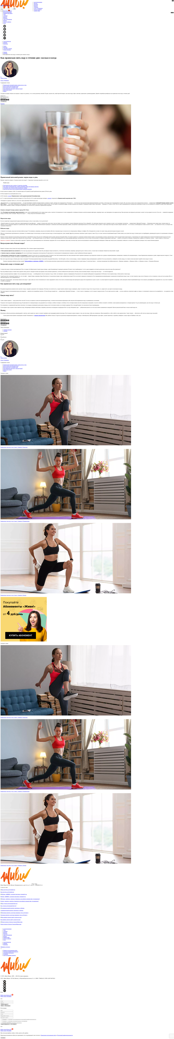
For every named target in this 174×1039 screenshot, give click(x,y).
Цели (4, 23)
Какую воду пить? (7, 90)
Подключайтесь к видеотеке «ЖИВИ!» (34, 261)
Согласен (3, 1037)
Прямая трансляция (7, 13)
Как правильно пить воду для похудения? (13, 88)
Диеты (4, 46)
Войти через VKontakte (6, 996)
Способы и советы (7, 48)
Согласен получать (12, 1022)
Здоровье (36, 7)
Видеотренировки (7, 12)
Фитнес (35, 3)
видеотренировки (38, 2)
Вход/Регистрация (7, 10)
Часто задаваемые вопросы (9, 955)
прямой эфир (37, 10)
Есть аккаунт (13, 1024)
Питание (36, 4)
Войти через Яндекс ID (6, 995)
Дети (4, 14)
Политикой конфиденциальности (65, 1035)
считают (49, 198)
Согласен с (14, 1021)
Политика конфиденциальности (10, 951)
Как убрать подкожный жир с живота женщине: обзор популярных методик (21, 186)
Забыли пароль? (4, 1004)
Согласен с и (19, 1019)
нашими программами (39, 315)
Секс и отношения (38, 8)
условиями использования (13, 1019)
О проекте (5, 954)
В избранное (3, 101)
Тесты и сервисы (7, 21)
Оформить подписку (5, 5)
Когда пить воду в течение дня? (10, 87)
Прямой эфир (6, 937)
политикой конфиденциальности (28, 1019)
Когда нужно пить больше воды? (10, 86)
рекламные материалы (8, 952)
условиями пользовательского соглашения (17, 1021)
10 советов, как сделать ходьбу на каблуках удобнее (15, 187)
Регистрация (7, 1005)
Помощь (5, 42)
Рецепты (5, 47)
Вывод (4, 91)
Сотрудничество (7, 41)
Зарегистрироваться (5, 1024)
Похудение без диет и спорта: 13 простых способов (15, 185)
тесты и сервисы (38, 9)
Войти (2, 1005)
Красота (36, 5)
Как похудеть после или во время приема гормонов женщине (17, 189)
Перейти (3, 103)
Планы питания (7, 49)
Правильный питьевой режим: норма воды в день (14, 85)
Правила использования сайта (10, 950)
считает (9, 196)
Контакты (5, 43)
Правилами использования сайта (48, 1035)
